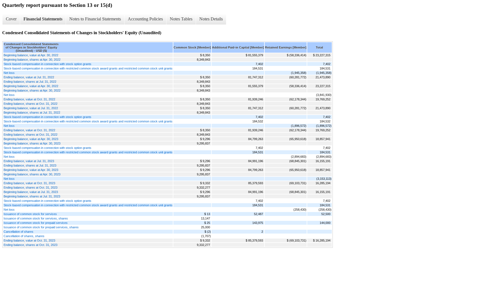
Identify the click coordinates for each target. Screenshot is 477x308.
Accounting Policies (145, 19)
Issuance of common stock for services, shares (36, 218)
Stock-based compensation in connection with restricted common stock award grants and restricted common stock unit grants (88, 68)
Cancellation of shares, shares (24, 236)
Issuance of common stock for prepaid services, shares (41, 227)
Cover (11, 19)
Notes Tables (181, 19)
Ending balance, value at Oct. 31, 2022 (29, 99)
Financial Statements (42, 19)
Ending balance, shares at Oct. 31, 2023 (30, 187)
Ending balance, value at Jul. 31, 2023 (29, 161)
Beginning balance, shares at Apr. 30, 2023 (32, 143)
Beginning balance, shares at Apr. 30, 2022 (32, 59)
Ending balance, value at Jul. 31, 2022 (29, 77)
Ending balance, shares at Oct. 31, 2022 (30, 103)
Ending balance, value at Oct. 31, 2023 (29, 183)
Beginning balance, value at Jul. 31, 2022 (31, 108)
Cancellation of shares (18, 231)
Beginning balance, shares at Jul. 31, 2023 (32, 196)
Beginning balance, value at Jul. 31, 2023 (31, 192)
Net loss (9, 72)
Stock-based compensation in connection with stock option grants (47, 64)
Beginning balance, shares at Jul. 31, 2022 (32, 112)
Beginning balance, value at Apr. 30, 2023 (31, 139)
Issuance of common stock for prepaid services (36, 222)
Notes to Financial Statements (95, 19)
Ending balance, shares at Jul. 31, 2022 (30, 81)
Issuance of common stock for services (30, 214)
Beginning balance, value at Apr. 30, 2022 (31, 55)
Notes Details (211, 19)
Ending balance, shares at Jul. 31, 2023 (30, 165)
